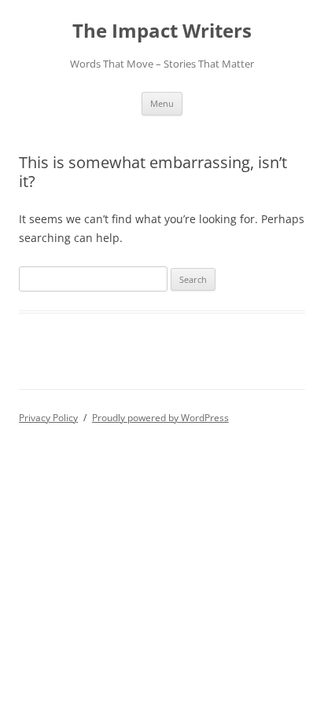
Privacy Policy (48, 417)
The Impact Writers (162, 31)
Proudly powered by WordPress (160, 417)
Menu (162, 103)
